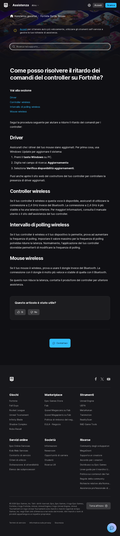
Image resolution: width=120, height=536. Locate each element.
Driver (13, 97)
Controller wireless (20, 102)
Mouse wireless (18, 111)
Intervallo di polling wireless (25, 106)
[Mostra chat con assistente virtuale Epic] (111, 527)
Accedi (23, 29)
